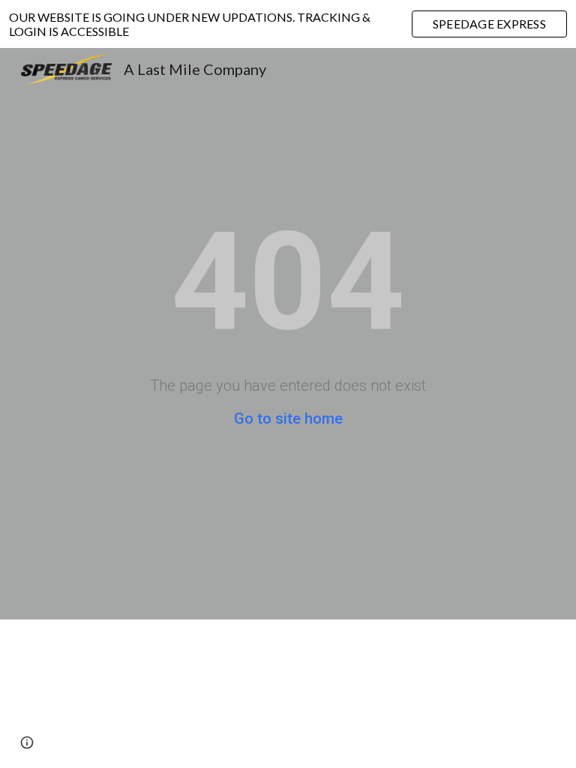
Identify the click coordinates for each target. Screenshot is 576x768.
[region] (288, 24)
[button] (27, 742)
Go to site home (288, 419)
